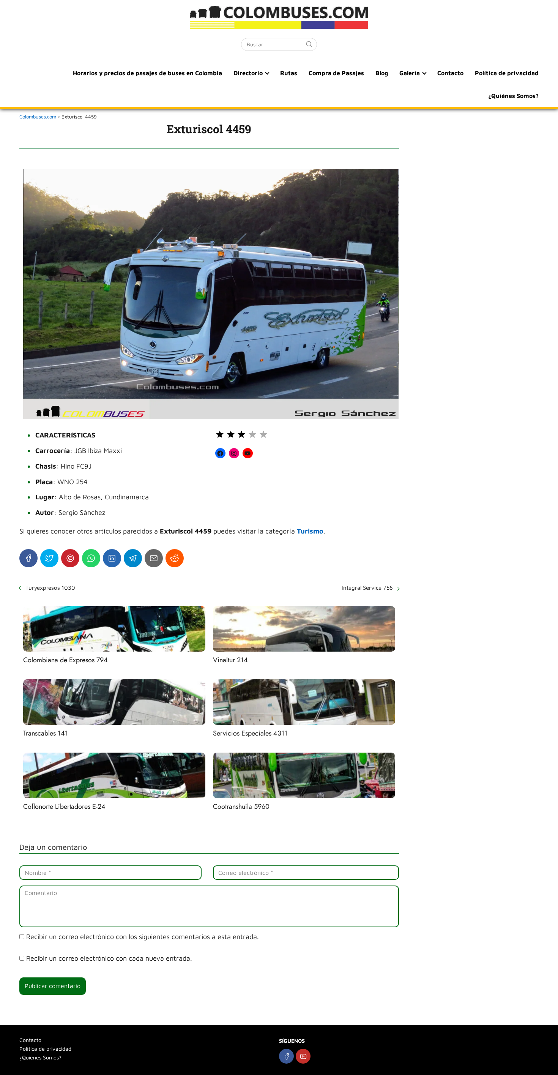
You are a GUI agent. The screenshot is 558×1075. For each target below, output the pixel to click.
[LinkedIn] (112, 558)
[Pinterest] (70, 558)
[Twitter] (49, 558)
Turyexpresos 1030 (50, 587)
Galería (409, 72)
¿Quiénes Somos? (513, 95)
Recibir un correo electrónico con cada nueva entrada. (109, 958)
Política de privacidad (507, 72)
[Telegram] (133, 558)
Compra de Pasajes (336, 72)
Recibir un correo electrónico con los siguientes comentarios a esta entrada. (142, 937)
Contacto (450, 72)
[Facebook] (28, 558)
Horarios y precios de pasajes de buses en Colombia (147, 72)
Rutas (288, 72)
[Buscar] (309, 44)
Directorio (248, 72)
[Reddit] (175, 558)
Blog (381, 72)
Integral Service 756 (367, 587)
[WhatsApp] (91, 558)
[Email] (154, 558)
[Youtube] (303, 1056)
